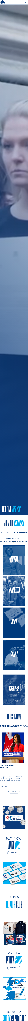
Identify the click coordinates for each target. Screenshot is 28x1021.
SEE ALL (14, 791)
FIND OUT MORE (14, 912)
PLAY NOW (14, 853)
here (18, 539)
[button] (26, 2)
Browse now (14, 967)
